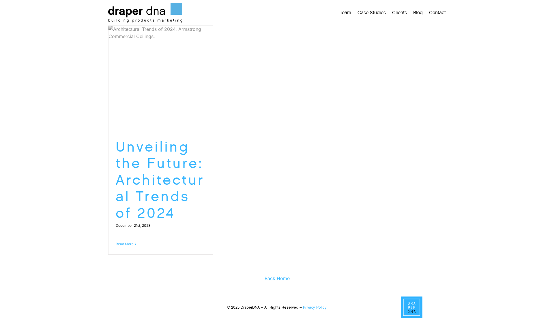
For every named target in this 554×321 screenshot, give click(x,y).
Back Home (277, 278)
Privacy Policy (315, 307)
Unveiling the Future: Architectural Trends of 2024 (160, 180)
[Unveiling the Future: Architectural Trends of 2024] (160, 78)
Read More (125, 244)
